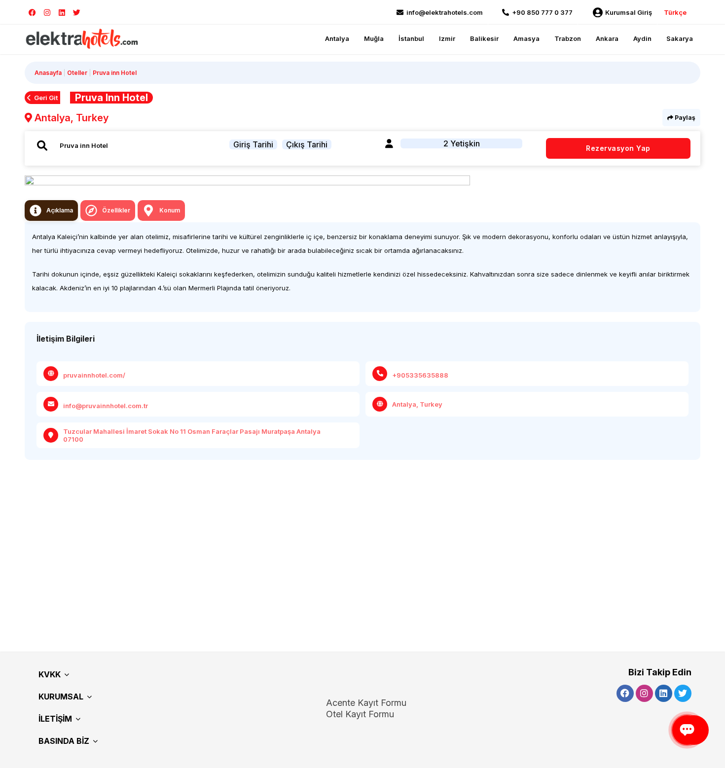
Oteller (77, 72)
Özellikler (116, 210)
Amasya (526, 38)
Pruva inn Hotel (115, 72)
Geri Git (46, 98)
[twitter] (76, 12)
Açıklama (59, 210)
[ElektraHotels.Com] (82, 38)
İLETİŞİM (55, 719)
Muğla (374, 38)
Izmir (447, 38)
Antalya (337, 38)
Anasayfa (48, 72)
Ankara (607, 38)
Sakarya (679, 38)
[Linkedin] (62, 12)
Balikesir (484, 38)
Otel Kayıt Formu (360, 714)
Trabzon (567, 38)
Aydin (642, 38)
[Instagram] (47, 12)
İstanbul (411, 38)
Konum (169, 210)
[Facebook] (32, 12)
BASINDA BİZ (63, 741)
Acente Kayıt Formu (366, 703)
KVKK (49, 674)
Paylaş (684, 117)
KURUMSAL (60, 696)
